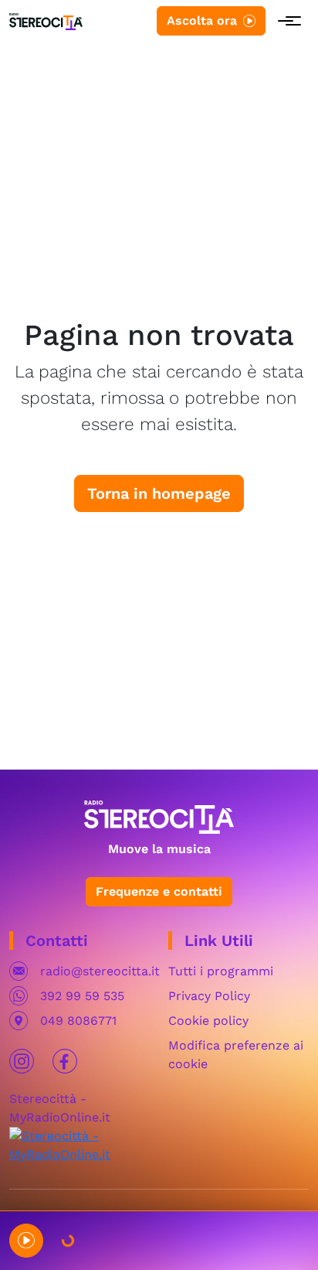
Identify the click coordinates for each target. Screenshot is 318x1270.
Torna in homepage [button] (159, 493)
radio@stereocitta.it (100, 971)
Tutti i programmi (220, 971)
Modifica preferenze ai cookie (235, 1054)
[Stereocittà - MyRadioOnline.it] (79, 1144)
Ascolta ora (202, 20)
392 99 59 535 (82, 995)
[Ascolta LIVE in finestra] (26, 1241)
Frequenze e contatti (159, 891)
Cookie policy (208, 1020)
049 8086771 (78, 1020)
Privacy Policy (209, 995)
